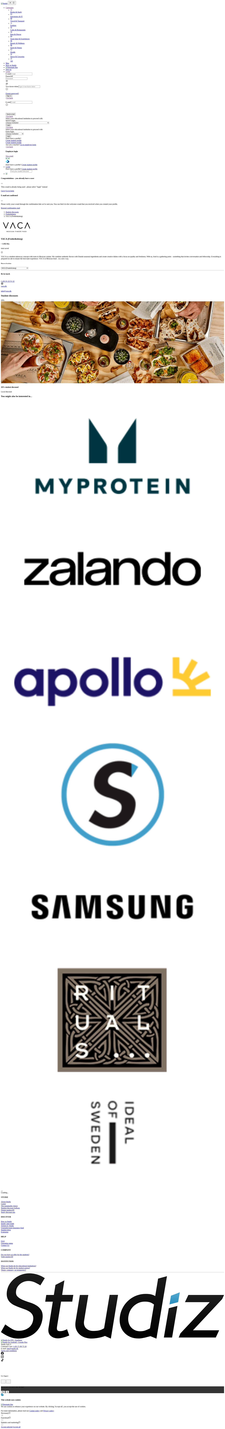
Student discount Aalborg (10, 1208)
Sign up (8, 70)
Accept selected (7, 1427)
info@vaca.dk (6, 291)
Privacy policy (48, 1411)
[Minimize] (3, 1381)
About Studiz (6, 1202)
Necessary (5, 1413)
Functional (5, 1418)
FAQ (3, 1241)
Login (8, 167)
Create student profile (13, 140)
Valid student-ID (7, 1257)
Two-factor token (12, 86)
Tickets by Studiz (7, 1226)
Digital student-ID (7, 1210)
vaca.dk (4, 286)
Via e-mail (9, 156)
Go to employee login (28, 145)
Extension (4, 1232)
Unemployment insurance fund (12, 1228)
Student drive (6, 1230)
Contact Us (5, 1245)
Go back (10, 98)
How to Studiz (11, 65)
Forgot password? (12, 94)
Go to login (10, 191)
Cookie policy (34, 1411)
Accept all (16, 1427)
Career (3, 1204)
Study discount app (8, 1212)
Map (7, 63)
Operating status (7, 1243)
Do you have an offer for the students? (15, 1255)
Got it (3, 191)
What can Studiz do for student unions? (15, 1268)
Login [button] (8, 72)
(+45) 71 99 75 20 (19, 1346)
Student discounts (12, 212)
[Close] (2, 183)
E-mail (8, 74)
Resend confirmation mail (10, 208)
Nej (3, 1392)
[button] (9, 96)
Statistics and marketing (9, 1422)
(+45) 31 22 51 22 (7, 281)
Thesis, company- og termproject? (13, 1270)
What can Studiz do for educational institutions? (18, 1266)
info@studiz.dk (12, 1349)
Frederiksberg (11, 214)
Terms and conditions (9, 1351)
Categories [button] (9, 8)
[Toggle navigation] (12, 3)
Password (9, 76)
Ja (7, 1392)
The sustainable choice (9, 1206)
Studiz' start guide (7, 1224)
